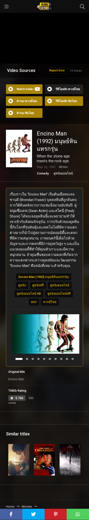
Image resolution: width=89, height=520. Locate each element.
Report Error (57, 70)
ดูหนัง (22, 285)
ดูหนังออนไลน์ (63, 173)
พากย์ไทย (49, 302)
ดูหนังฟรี (38, 285)
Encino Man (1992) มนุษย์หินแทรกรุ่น (44, 277)
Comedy (43, 173)
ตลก (34, 302)
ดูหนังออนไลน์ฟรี (58, 293)
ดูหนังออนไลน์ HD (29, 293)
